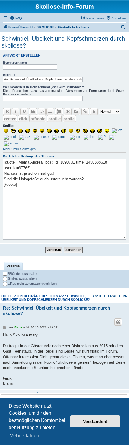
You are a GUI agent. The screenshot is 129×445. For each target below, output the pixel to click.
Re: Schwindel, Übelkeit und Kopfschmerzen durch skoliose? (56, 310)
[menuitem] (16, 18)
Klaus (18, 327)
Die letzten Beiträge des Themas (28, 156)
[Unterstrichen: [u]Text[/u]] (24, 111)
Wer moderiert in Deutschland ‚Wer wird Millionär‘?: (43, 87)
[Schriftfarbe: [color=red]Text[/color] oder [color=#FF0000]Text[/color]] (94, 111)
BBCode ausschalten (22, 273)
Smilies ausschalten (22, 278)
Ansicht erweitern (110, 296)
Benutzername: (15, 62)
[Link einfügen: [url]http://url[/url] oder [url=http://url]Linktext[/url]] (85, 111)
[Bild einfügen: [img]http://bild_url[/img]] (76, 111)
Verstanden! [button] (95, 421)
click (23, 118)
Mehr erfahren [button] (24, 435)
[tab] (13, 266)
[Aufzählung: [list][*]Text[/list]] (50, 111)
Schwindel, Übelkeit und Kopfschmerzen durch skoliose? (63, 42)
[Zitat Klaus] (118, 322)
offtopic (38, 118)
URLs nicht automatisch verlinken (32, 283)
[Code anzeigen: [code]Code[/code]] (42, 111)
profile (54, 118)
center (10, 118)
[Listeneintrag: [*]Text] (68, 111)
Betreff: (9, 75)
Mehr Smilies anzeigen (19, 149)
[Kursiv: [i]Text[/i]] (16, 111)
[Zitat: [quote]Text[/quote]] (33, 111)
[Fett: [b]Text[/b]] (7, 111)
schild (69, 118)
